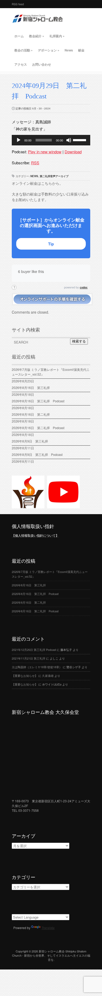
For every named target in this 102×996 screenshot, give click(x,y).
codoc (84, 287)
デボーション (48, 50)
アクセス (20, 64)
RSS (35, 162)
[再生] (18, 140)
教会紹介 (36, 36)
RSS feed (18, 4)
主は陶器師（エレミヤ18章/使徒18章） (37, 667)
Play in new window (44, 151)
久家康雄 (48, 676)
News (69, 50)
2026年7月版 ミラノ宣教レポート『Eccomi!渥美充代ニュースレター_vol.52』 (50, 371)
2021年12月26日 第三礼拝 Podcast (34, 650)
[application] (51, 140)
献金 (81, 50)
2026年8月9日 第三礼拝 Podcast (37, 454)
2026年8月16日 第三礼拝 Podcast (38, 401)
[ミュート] (68, 140)
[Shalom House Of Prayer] (28, 506)
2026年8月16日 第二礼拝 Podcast (38, 427)
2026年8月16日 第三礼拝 (32, 387)
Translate (48, 927)
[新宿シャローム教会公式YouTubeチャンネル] (63, 506)
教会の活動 (23, 50)
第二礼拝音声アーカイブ (54, 176)
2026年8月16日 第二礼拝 (32, 414)
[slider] (80, 139)
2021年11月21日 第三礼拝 (28, 658)
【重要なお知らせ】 (25, 676)
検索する (79, 341)
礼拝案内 (57, 36)
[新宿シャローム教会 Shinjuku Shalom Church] (38, 25)
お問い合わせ (41, 64)
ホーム (19, 36)
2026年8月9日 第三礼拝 (30, 441)
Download (73, 151)
